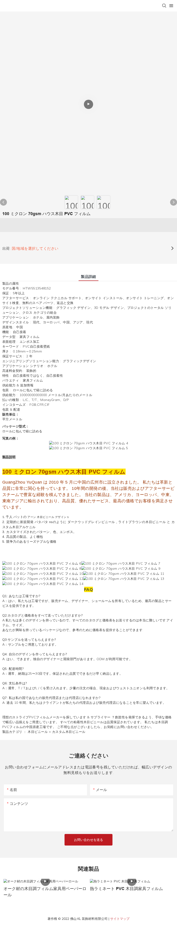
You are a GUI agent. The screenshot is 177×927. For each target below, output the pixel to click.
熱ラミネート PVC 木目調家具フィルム (126, 888)
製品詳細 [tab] (88, 276)
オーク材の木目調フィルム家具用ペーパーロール (44, 891)
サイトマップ (120, 919)
